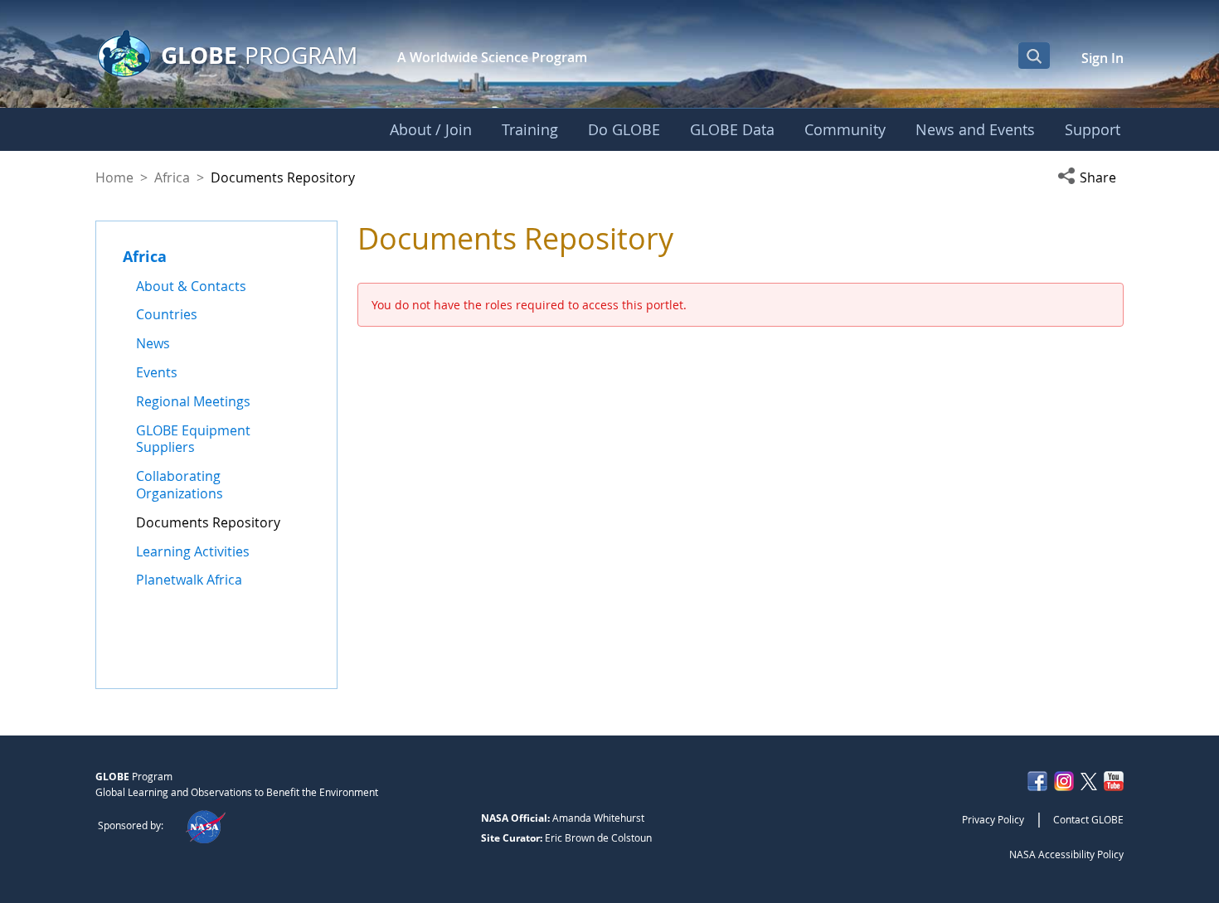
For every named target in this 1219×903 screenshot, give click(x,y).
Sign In (1102, 58)
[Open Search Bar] (1034, 55)
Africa (172, 177)
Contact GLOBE (1088, 819)
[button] (1090, 177)
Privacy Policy (993, 819)
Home (114, 177)
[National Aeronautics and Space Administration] (205, 825)
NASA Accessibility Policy (1066, 854)
